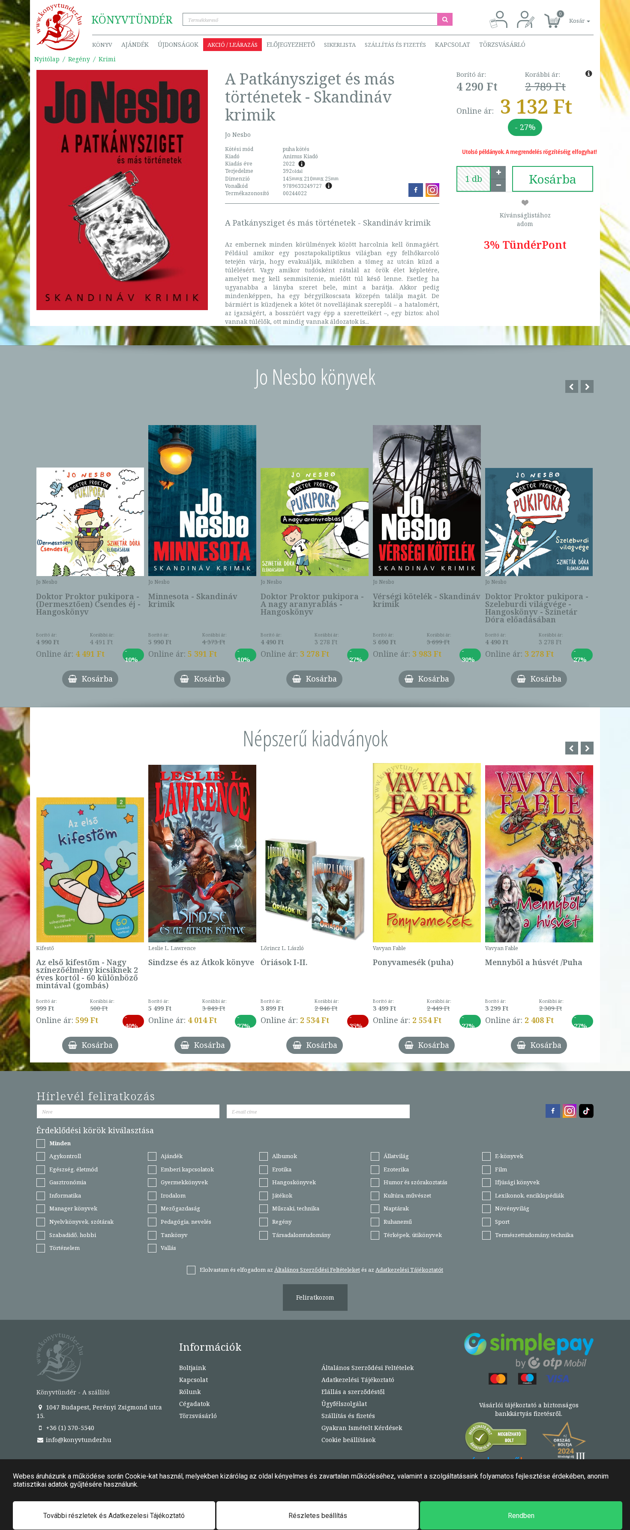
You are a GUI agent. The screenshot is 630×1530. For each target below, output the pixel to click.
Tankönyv (174, 1235)
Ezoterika (396, 1169)
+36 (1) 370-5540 (69, 1428)
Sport (502, 1221)
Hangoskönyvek (294, 1182)
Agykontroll (65, 1156)
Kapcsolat (452, 44)
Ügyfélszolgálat (344, 1404)
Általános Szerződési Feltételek (367, 1368)
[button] (570, 16)
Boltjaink (192, 1368)
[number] (473, 179)
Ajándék (135, 44)
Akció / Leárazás (232, 44)
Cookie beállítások (348, 1440)
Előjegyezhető (291, 44)
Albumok (284, 1156)
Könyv (102, 44)
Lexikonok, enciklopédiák (529, 1195)
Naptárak (396, 1208)
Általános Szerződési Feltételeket (317, 1269)
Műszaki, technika (295, 1208)
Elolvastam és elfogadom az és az (321, 1269)
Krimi (107, 59)
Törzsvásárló (502, 44)
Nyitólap (47, 59)
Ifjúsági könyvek (517, 1182)
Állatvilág (396, 1156)
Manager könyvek (73, 1208)
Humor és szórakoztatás (415, 1182)
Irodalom (173, 1195)
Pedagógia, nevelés (186, 1221)
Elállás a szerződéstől (353, 1392)
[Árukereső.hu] (496, 1439)
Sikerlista (340, 44)
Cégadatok (194, 1404)
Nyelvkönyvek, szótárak (81, 1221)
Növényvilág (512, 1208)
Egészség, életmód (73, 1169)
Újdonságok (178, 44)
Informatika (65, 1195)
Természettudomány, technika (534, 1235)
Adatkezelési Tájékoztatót (409, 1269)
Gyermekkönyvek (184, 1182)
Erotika (281, 1169)
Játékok (282, 1195)
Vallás (168, 1248)
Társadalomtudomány (301, 1235)
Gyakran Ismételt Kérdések (361, 1428)
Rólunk (190, 1392)
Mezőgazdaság (180, 1208)
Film (501, 1169)
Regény (79, 59)
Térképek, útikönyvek (413, 1235)
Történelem (64, 1248)
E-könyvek (509, 1156)
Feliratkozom (315, 1297)
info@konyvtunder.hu (77, 1440)
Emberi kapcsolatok (187, 1169)
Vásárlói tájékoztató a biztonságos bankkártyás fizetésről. (529, 1409)
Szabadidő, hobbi (72, 1235)
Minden (60, 1143)
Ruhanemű (398, 1221)
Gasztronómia (67, 1182)
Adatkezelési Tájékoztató (357, 1380)
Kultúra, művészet (407, 1195)
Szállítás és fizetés (395, 44)
